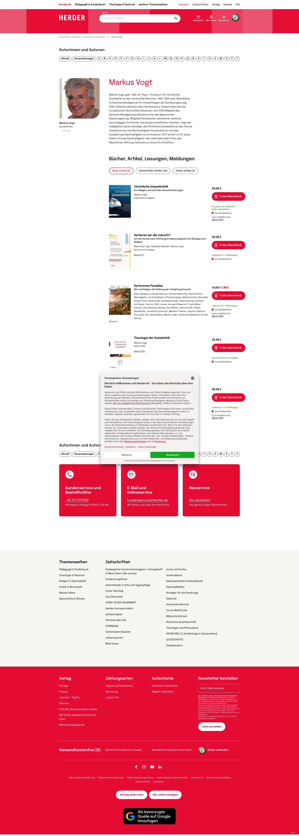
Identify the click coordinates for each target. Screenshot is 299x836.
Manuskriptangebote (72, 725)
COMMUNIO (112, 626)
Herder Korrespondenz (119, 608)
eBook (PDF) (218, 220)
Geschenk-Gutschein (165, 686)
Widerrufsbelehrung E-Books (140, 778)
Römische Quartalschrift (181, 622)
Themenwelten (73, 562)
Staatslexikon (174, 645)
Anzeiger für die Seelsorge (182, 593)
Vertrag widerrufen (132, 795)
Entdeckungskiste (116, 579)
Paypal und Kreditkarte (119, 686)
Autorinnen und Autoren (94, 37)
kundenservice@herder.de (147, 500)
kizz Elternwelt (114, 597)
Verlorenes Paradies (148, 286)
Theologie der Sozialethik (152, 338)
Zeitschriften (200, 4)
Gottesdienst (174, 575)
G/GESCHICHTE (174, 639)
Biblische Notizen (176, 616)
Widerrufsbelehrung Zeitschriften (172, 778)
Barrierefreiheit (142, 782)
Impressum (158, 782)
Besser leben (67, 593)
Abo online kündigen (165, 795)
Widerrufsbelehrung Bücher (111, 778)
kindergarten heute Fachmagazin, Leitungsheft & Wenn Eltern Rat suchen (134, 571)
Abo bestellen (199, 500)
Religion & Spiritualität (72, 581)
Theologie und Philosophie (182, 628)
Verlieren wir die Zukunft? (152, 235)
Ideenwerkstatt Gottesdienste (184, 581)
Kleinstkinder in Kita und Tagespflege (128, 585)
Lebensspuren (114, 637)
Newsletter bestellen (218, 679)
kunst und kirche (176, 569)
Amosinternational (177, 604)
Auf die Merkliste (223, 213)
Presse (63, 691)
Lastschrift (112, 697)
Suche (105, 13)
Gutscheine (162, 679)
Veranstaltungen (84, 58)
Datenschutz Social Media (218, 778)
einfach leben (114, 614)
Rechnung (112, 691)
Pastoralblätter (175, 587)
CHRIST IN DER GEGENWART (121, 602)
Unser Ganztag (114, 591)
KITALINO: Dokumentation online (78, 709)
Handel (227, 4)
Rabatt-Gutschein (162, 691)
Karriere (64, 703)
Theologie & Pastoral (122, 4)
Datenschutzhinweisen (206, 718)
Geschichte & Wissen (72, 598)
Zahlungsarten (119, 679)
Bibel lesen (112, 643)
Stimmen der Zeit (116, 620)
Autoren (184, 4)
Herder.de (65, 4)
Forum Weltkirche (176, 610)
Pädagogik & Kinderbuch (90, 4)
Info (238, 4)
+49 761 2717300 (76, 500)
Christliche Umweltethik (151, 187)
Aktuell (65, 58)
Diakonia (171, 598)
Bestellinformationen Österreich (171, 750)
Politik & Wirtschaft (70, 587)
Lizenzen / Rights (69, 697)
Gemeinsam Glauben (118, 632)
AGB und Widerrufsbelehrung (82, 778)
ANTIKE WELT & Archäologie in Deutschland (191, 633)
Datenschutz (197, 778)
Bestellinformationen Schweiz (124, 750)
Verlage (63, 686)
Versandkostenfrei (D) (80, 750)
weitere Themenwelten (153, 4)
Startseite (76, 37)
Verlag (216, 4)
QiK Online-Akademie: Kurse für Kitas (77, 717)
